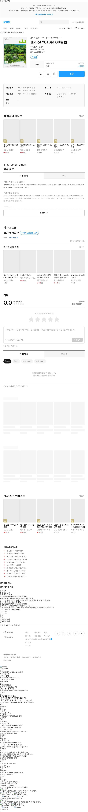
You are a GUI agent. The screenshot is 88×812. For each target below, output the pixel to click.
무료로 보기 (4, 716)
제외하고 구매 (5, 619)
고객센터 (10, 632)
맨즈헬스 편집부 (26, 530)
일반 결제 (13, 733)
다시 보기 (12, 785)
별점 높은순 (27, 361)
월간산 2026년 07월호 (27, 146)
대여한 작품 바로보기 (21, 690)
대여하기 (3, 774)
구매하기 (10, 774)
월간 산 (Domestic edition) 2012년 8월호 (10, 276)
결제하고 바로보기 (6, 731)
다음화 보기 (4, 785)
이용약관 (5, 657)
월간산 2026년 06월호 (44, 146)
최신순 (7, 361)
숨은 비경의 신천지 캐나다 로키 (44, 276)
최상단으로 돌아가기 (13, 625)
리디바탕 (27, 645)
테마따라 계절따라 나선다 (78, 276)
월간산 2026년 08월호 (10, 146)
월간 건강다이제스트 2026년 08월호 (44, 526)
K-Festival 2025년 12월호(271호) (78, 526)
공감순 (16, 361)
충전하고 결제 (5, 733)
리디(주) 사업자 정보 (9, 654)
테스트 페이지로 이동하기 (44, 14)
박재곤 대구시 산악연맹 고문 (30, 278)
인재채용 (47, 639)
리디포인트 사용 (6, 729)
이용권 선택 (4, 714)
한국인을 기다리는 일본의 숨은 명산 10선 (61, 276)
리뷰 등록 (77, 340)
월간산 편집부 (35, 49)
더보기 (82, 116)
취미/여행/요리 (56, 38)
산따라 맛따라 (26, 275)
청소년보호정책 (26, 657)
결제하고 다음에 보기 (20, 731)
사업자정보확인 (36, 657)
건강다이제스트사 (43, 530)
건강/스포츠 (39, 38)
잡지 (31, 38)
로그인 (78, 22)
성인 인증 (3, 611)
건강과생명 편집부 (60, 530)
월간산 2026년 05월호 (61, 146)
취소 (1, 615)
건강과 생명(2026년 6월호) (61, 526)
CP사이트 (28, 642)
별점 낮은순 (40, 361)
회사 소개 (47, 636)
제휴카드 (27, 636)
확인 (1, 704)
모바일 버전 (4, 809)
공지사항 (10, 637)
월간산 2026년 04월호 (78, 146)
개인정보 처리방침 (15, 657)
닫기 (5, 765)
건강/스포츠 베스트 (10, 547)
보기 (1, 765)
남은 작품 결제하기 (6, 690)
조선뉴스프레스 (35, 52)
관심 (35, 57)
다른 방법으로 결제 (7, 679)
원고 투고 (37, 636)
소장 (72, 74)
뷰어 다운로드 (29, 639)
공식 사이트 (13, 237)
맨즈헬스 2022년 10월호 (27, 526)
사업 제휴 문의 (39, 639)
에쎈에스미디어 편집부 (79, 530)
